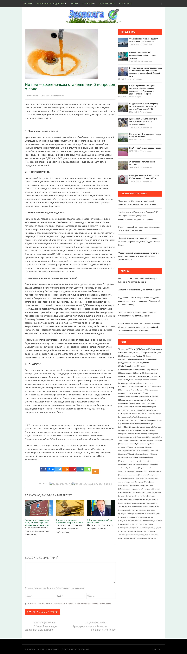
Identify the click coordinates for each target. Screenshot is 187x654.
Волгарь (152, 437)
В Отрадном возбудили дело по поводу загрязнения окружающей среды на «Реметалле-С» (139, 256)
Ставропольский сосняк (141, 386)
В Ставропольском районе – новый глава (100, 521)
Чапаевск (124, 447)
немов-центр (136, 510)
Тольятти (125, 349)
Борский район (147, 478)
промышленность (127, 444)
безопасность (128, 373)
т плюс (140, 524)
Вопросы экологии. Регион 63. (48, 649)
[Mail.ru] (80, 469)
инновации (144, 517)
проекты (145, 461)
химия (145, 370)
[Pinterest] (72, 469)
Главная (28, 3)
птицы (140, 454)
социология (151, 492)
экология (124, 454)
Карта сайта (125, 3)
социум (149, 499)
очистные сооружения (137, 471)
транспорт (151, 353)
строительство (140, 492)
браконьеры (128, 393)
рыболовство (133, 468)
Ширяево (124, 531)
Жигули (147, 506)
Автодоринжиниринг (129, 450)
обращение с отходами (129, 528)
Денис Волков (135, 380)
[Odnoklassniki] (65, 469)
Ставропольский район (135, 356)
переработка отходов (131, 376)
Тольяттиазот (125, 524)
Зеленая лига (145, 464)
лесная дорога (138, 410)
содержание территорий (130, 517)
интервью (124, 485)
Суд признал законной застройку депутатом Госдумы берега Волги (139, 241)
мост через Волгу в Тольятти (134, 390)
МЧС (138, 457)
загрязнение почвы (129, 437)
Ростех (147, 521)
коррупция (138, 506)
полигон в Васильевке (138, 447)
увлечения (129, 492)
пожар (123, 496)
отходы (138, 353)
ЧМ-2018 (126, 427)
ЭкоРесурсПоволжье (130, 420)
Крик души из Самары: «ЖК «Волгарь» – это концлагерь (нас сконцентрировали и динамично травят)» (138, 215)
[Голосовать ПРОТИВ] (61, 484)
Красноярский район (130, 417)
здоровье (127, 363)
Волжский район (129, 407)
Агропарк (150, 471)
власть (140, 373)
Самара (146, 349)
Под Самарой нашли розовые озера (145, 148)
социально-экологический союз (132, 521)
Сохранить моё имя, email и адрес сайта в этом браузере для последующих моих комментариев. (69, 604)
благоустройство (130, 383)
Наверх (156, 649)
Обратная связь (107, 3)
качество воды (144, 434)
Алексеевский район (146, 528)
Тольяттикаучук (131, 538)
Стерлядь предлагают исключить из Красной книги (69, 521)
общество (131, 496)
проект (153, 420)
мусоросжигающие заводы (130, 461)
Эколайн (133, 454)
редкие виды (125, 510)
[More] (95, 469)
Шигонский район (129, 424)
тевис (134, 524)
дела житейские (126, 503)
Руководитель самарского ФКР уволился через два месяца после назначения (37, 522)
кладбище (141, 482)
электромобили (142, 496)
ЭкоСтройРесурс (131, 366)
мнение (139, 393)
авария (123, 457)
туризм (135, 427)
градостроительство (131, 370)
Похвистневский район (136, 535)
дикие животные (138, 403)
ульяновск (143, 437)
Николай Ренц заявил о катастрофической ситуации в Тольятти (142, 55)
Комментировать (57, 95)
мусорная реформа (132, 359)
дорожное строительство (130, 475)
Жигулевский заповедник (132, 413)
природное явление (137, 531)
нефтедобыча (143, 513)
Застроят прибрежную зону (130, 290)
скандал (143, 407)
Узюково (144, 420)
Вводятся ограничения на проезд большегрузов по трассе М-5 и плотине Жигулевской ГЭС (143, 106)
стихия (125, 403)
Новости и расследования (51, 3)
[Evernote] (87, 469)
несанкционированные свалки (135, 396)
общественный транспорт (138, 440)
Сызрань (147, 376)
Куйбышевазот (141, 444)
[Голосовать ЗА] (81, 484)
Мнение (74, 3)
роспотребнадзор (127, 499)
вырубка (131, 457)
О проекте (88, 3)
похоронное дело (147, 427)
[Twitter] (58, 469)
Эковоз (138, 363)
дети (130, 506)
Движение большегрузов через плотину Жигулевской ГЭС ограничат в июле (143, 121)
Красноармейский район (147, 538)
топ (136, 349)
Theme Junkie (83, 649)
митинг (148, 454)
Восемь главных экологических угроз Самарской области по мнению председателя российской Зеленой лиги (139, 327)
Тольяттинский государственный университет (137, 489)
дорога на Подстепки (137, 485)
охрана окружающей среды (130, 478)
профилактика (134, 464)
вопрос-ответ (140, 499)
